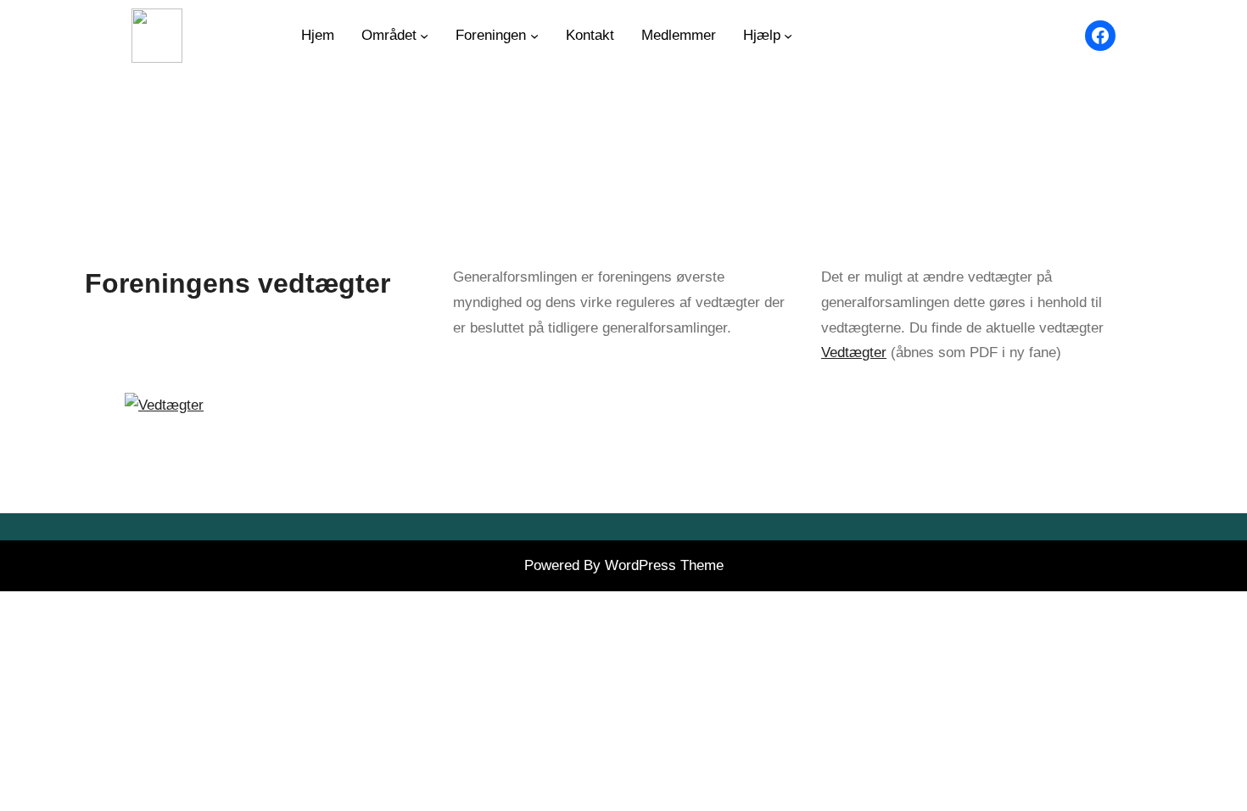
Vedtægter (853, 352)
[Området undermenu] (424, 35)
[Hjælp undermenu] (788, 35)
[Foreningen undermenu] (534, 35)
